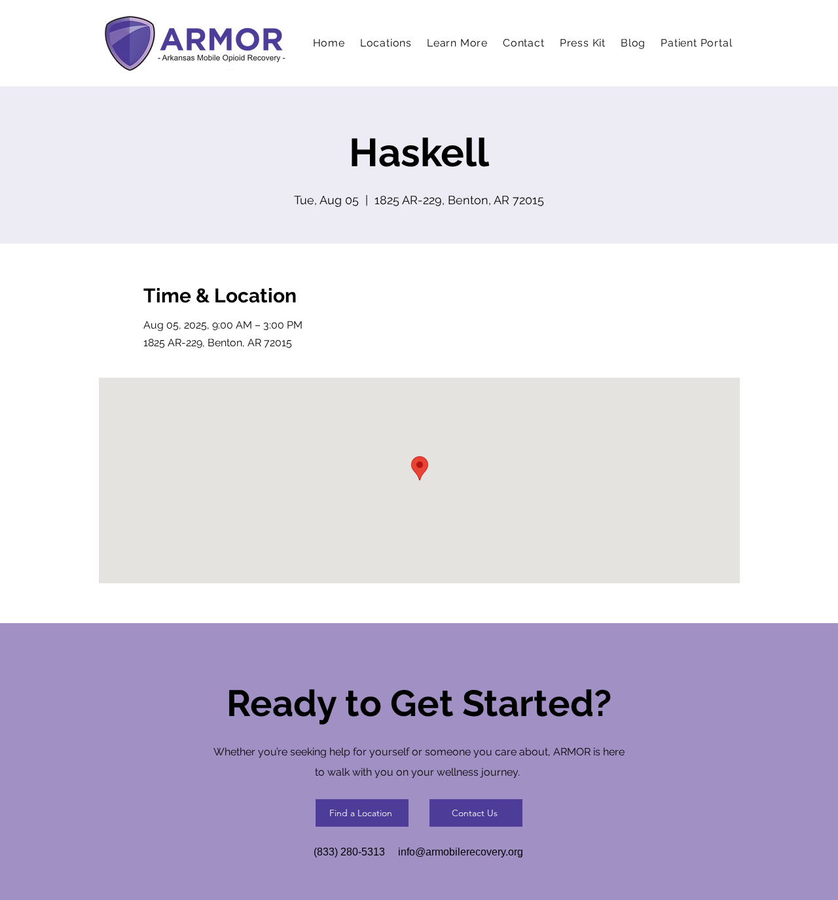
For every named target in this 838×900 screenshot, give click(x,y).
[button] (458, 43)
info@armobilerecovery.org (460, 851)
